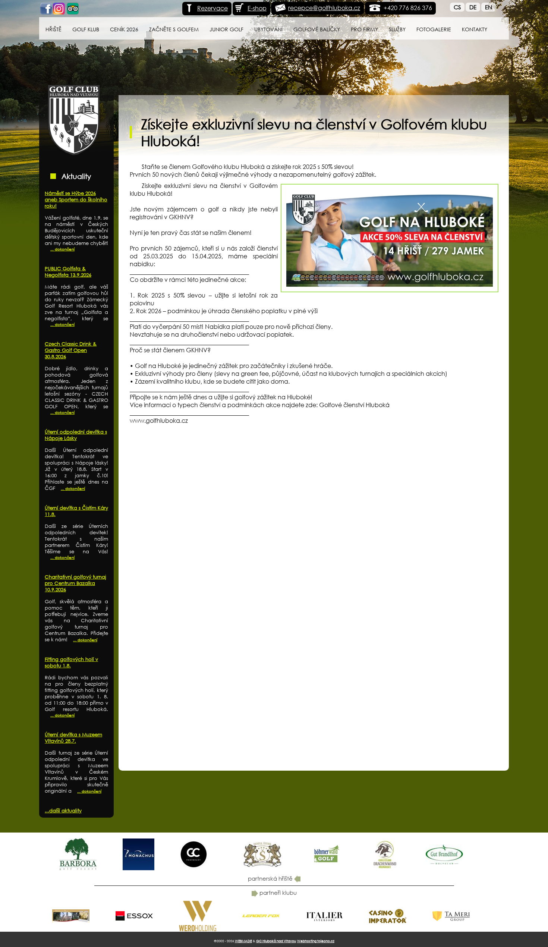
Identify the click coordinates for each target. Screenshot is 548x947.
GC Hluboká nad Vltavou (276, 940)
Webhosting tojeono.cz (315, 940)
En (488, 7)
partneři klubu (277, 892)
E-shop (257, 8)
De (472, 7)
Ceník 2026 (124, 29)
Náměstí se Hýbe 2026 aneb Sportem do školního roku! (76, 199)
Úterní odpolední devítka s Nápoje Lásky (76, 435)
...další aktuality (63, 811)
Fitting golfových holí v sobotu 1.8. (71, 662)
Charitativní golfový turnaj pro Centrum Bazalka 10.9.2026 (75, 583)
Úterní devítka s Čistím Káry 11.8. (76, 511)
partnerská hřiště (271, 878)
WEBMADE (243, 940)
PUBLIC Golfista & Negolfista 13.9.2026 (68, 271)
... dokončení (62, 249)
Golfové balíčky (316, 29)
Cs (457, 7)
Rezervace (212, 8)
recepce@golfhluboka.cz (324, 8)
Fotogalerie (433, 29)
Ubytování (268, 29)
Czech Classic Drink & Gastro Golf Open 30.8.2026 (71, 350)
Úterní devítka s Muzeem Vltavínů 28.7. (73, 738)
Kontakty (474, 29)
